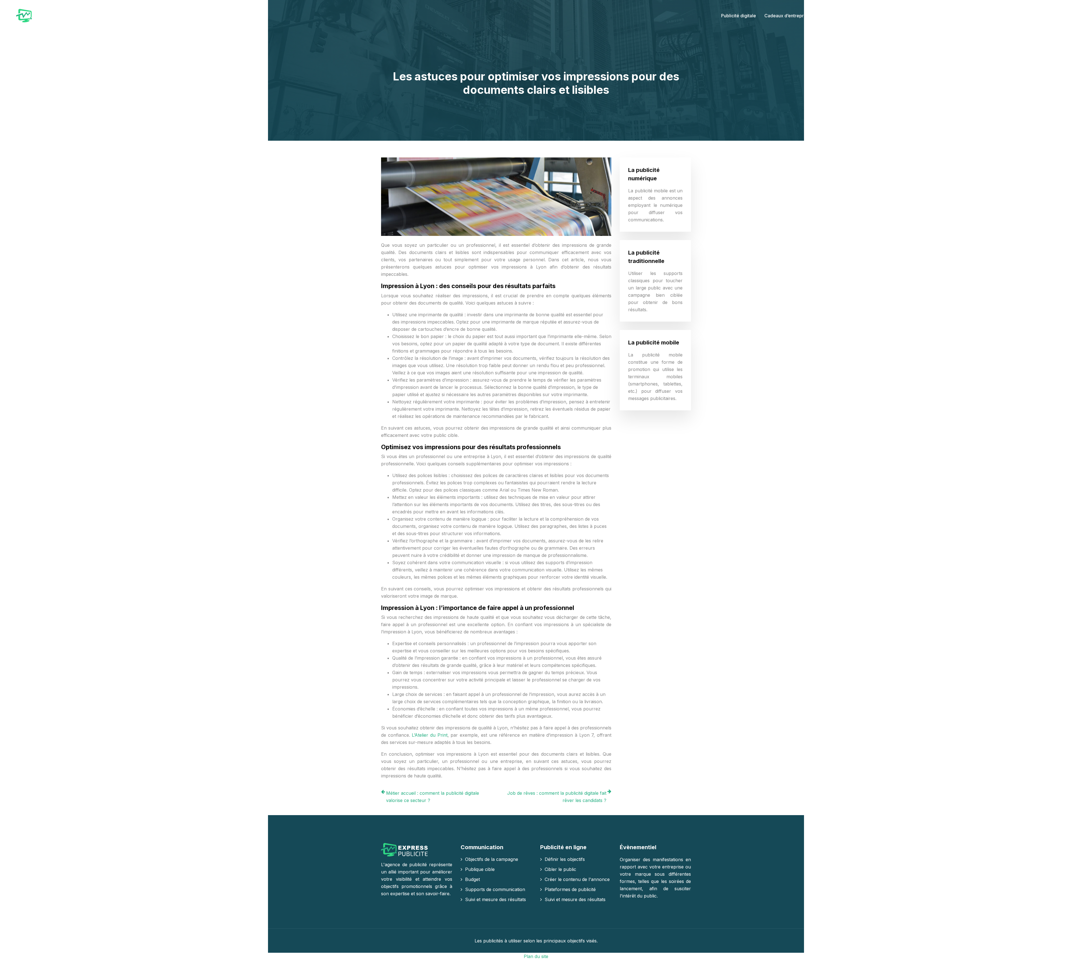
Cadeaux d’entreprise (787, 15)
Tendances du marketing (1010, 15)
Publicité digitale (738, 15)
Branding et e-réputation (950, 15)
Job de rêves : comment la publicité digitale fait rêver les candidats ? (556, 796)
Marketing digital (835, 15)
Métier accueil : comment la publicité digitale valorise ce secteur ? (432, 796)
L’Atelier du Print (429, 735)
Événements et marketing (889, 15)
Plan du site (536, 956)
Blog (1049, 15)
